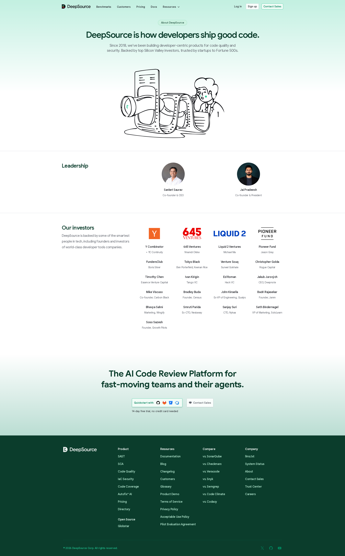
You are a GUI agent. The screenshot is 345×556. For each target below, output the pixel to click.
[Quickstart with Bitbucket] (171, 403)
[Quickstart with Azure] (177, 403)
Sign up (252, 6)
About (249, 471)
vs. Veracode (211, 471)
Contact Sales (272, 6)
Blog (163, 464)
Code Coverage (128, 486)
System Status (254, 464)
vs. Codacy (210, 502)
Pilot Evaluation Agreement (178, 524)
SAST (121, 456)
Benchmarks (103, 6)
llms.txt (249, 456)
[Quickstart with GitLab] (164, 403)
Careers (250, 494)
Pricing (140, 6)
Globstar (123, 526)
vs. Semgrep (211, 486)
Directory (124, 509)
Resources (169, 6)
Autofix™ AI (125, 494)
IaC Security (126, 479)
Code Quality (126, 471)
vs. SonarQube (212, 456)
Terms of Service (171, 502)
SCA (120, 464)
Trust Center (253, 486)
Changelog (167, 471)
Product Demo (169, 494)
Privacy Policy (169, 509)
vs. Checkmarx (212, 464)
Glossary (166, 486)
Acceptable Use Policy (174, 517)
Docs (154, 6)
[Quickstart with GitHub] (158, 403)
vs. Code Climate (214, 494)
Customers (124, 6)
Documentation (170, 456)
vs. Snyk (208, 479)
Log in (238, 6)
